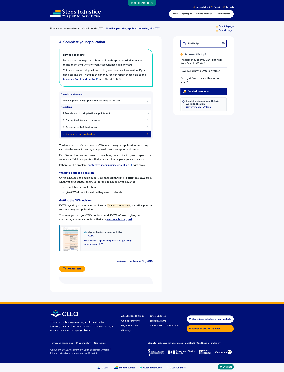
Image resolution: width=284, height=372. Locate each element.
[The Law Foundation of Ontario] (205, 352)
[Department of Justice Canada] (181, 352)
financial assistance (119, 205)
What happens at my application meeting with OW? (133, 28)
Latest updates (158, 316)
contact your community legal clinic (108, 165)
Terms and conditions (61, 343)
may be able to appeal (119, 219)
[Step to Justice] (75, 13)
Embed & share (158, 321)
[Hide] (152, 3)
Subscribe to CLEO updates (164, 326)
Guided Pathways (130, 321)
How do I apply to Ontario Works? (200, 71)
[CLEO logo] (64, 313)
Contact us (99, 343)
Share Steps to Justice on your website (211, 319)
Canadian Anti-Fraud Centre (79, 79)
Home (53, 28)
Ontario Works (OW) (92, 28)
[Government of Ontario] (223, 352)
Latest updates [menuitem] (223, 14)
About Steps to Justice (133, 316)
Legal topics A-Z (129, 326)
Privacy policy (83, 343)
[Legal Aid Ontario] (156, 352)
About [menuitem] (175, 14)
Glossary (126, 330)
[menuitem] (187, 13)
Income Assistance (69, 28)
